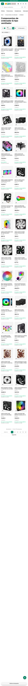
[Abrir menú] (2, 4)
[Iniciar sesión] (21, 4)
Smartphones (18, 11)
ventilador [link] (21, 14)
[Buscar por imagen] (22, 7)
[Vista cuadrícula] (13, 28)
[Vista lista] (15, 28)
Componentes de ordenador (11, 14)
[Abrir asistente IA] (24, 677)
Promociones (10, 11)
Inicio (2, 14)
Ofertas (3, 11)
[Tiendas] (18, 4)
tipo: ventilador (5, 32)
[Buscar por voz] (25, 7)
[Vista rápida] (3, 46)
